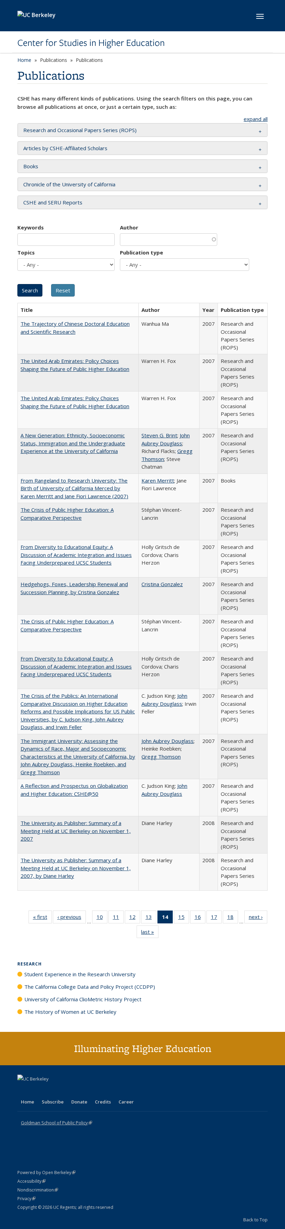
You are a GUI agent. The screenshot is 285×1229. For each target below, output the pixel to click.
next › (258, 918)
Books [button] (30, 166)
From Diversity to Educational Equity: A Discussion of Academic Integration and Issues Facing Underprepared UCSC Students (76, 554)
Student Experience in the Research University (80, 974)
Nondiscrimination (37, 1190)
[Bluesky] (78, 1090)
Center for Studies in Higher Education (91, 43)
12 (134, 918)
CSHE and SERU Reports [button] (52, 202)
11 (118, 918)
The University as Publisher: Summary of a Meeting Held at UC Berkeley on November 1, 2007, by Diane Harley (76, 868)
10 (102, 918)
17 (216, 918)
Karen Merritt (157, 480)
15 (183, 918)
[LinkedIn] (37, 1090)
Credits (103, 1102)
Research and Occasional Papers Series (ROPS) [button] (80, 130)
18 (232, 918)
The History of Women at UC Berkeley (70, 1011)
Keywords (30, 227)
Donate (79, 1102)
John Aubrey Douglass (167, 740)
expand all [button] (256, 118)
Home (24, 60)
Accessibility (31, 1181)
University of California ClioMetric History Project (82, 999)
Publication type (141, 252)
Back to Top (255, 1219)
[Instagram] (64, 1090)
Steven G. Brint (159, 435)
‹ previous (71, 918)
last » (149, 933)
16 (200, 918)
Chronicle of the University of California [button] (69, 184)
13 (151, 918)
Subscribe (53, 1102)
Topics (26, 252)
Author (129, 227)
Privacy (26, 1199)
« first (42, 918)
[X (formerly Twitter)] (23, 1090)
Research (29, 964)
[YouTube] (51, 1090)
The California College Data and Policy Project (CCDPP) (89, 986)
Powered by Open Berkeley (46, 1172)
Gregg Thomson (161, 756)
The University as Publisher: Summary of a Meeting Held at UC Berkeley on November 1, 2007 (76, 830)
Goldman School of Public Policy (56, 1122)
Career (126, 1102)
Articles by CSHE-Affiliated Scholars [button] (65, 148)
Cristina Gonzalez (162, 584)
